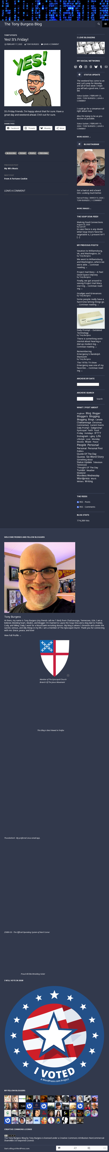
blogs (91, 419)
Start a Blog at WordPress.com (16, 1148)
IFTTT (97, 433)
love (88, 439)
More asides (84, 137)
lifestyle (81, 439)
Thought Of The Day (87, 467)
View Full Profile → (12, 635)
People (32, 153)
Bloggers (82, 416)
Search (100, 399)
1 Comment (97, 200)
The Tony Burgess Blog (23, 24)
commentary (83, 425)
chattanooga (84, 422)
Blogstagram (91, 144)
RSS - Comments (87, 506)
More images (84, 208)
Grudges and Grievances (89, 293)
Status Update (83, 96)
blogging (94, 416)
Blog (88, 413)
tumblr (81, 470)
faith (90, 430)
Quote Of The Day (86, 453)
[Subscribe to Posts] (78, 502)
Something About (85, 460)
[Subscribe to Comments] (78, 506)
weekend (81, 473)
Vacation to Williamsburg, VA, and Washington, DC (89, 252)
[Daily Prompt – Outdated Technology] (91, 318)
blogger (96, 413)
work (93, 478)
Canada (99, 419)
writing (89, 481)
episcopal (82, 430)
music (88, 441)
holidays (88, 433)
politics (80, 451)
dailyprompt (96, 428)
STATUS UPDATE (92, 74)
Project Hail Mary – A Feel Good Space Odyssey (90, 273)
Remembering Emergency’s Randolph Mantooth (88, 354)
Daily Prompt (83, 427)
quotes (81, 456)
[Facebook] (80, 66)
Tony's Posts (10, 35)
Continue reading (90, 287)
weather (91, 470)
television (97, 462)
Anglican (80, 413)
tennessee (82, 465)
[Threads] (91, 66)
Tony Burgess (32, 44)
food (96, 430)
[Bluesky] (96, 66)
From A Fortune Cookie (15, 177)
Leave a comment (51, 44)
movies (80, 441)
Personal (82, 448)
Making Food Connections (90, 222)
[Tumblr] (101, 66)
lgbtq (92, 436)
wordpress (83, 478)
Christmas (97, 422)
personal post (95, 448)
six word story (95, 456)
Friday (23, 153)
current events (97, 425)
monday (96, 439)
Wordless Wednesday (88, 475)
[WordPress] (75, 66)
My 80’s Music (11, 167)
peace (95, 442)
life (98, 436)
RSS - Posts (84, 502)
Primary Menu (105, 24)
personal (43, 153)
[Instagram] (85, 66)
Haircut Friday (82, 198)
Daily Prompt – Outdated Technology (89, 331)
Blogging (11, 153)
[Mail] (106, 66)
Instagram (82, 436)
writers (80, 481)
